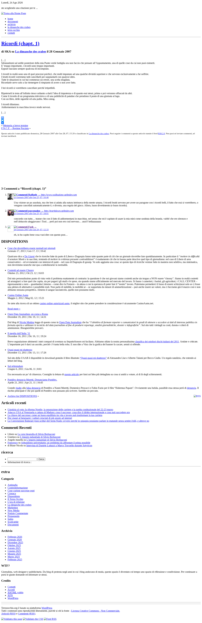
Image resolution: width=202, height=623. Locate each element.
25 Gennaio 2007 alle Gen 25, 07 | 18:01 (31, 213)
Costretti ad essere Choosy (21, 270)
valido (15, 592)
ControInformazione (18, 487)
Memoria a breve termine (15, 125)
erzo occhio (14, 30)
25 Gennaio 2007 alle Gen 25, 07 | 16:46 (31, 197)
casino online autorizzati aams (54, 303)
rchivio (12, 24)
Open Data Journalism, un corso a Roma (28, 314)
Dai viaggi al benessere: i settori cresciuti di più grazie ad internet (40, 418)
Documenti (13, 524)
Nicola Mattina (26, 322)
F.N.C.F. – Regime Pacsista (15, 128)
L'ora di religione (16, 502)
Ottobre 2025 (14, 545)
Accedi (11, 589)
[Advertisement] (96, 162)
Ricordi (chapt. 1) (20, 43)
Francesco (13, 442)
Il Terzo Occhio (15, 499)
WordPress (13, 598)
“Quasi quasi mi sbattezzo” (93, 358)
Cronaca (12, 493)
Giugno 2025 (14, 551)
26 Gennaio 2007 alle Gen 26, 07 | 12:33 (31, 229)
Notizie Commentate (18, 513)
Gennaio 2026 (15, 539)
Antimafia (13, 485)
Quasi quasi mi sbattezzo (20, 349)
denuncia (191, 388)
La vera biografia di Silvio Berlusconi (36, 434)
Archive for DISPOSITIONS (22, 396)
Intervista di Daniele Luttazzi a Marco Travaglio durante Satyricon (59, 445)
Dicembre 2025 (15, 542)
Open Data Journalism (70, 322)
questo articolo (71, 374)
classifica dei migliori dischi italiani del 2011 (157, 341)
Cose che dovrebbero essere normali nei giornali (31, 248)
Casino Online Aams (18, 295)
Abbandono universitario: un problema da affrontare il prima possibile (55, 442)
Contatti (11, 586)
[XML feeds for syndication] (50, 619)
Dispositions (14, 496)
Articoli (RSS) (8, 613)
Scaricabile (13, 521)
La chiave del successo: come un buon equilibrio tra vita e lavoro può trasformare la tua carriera (55, 415)
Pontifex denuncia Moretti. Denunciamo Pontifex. (32, 379)
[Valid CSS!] (33, 619)
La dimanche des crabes (30, 51)
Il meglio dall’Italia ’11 (19, 333)
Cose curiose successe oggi (21, 490)
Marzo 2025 (14, 556)
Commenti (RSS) (26, 613)
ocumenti (13, 21)
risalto (19, 388)
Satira (10, 519)
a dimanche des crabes (19, 27)
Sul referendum (15, 366)
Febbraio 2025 (15, 559)
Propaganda (13, 516)
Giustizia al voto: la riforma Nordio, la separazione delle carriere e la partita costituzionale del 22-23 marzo (60, 409)
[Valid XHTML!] (11, 619)
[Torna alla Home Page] (13, 13)
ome (10, 18)
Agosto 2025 (14, 548)
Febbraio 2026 (15, 536)
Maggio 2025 (14, 553)
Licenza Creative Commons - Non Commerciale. (95, 610)
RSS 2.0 (161, 133)
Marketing (13, 507)
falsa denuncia (33, 388)
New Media (13, 510)
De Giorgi (29, 256)
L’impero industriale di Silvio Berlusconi (40, 437)
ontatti (11, 33)
